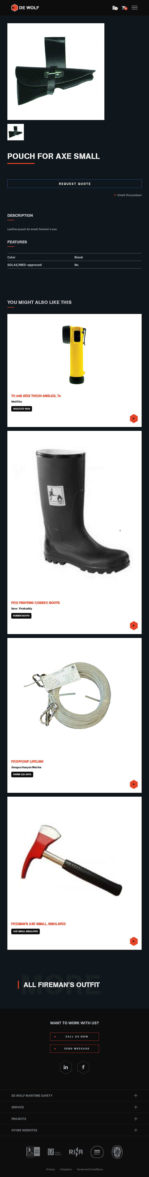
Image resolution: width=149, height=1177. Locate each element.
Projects (18, 1118)
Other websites (24, 1130)
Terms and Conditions (90, 1169)
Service (17, 1107)
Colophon (66, 1169)
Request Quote (75, 183)
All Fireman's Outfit (62, 985)
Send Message (77, 1048)
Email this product (130, 195)
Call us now (77, 1036)
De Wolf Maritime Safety (31, 1095)
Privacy (50, 1169)
